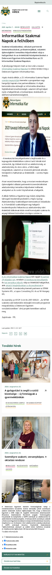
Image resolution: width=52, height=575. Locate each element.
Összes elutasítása (12, 561)
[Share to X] (15, 333)
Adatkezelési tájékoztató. (13, 529)
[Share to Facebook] (10, 333)
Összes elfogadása (12, 568)
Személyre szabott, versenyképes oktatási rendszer (24, 458)
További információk (10, 532)
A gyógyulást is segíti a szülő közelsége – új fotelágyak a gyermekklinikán (21, 394)
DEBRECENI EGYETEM (19, 10)
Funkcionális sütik (12, 541)
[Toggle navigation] (39, 11)
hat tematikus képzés (13, 282)
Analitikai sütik (11, 545)
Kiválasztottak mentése (14, 555)
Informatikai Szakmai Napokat (15, 69)
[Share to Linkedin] (20, 333)
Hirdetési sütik (11, 548)
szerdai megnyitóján (10, 80)
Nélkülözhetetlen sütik (14, 537)
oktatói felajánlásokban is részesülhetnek (24, 285)
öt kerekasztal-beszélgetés (36, 279)
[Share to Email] (25, 333)
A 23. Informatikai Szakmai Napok (16, 277)
